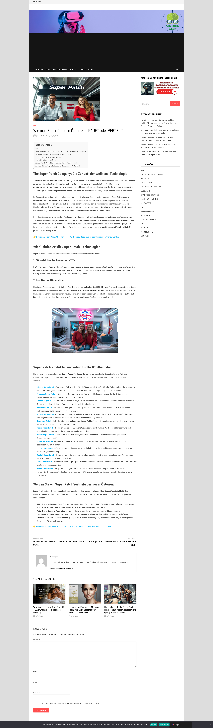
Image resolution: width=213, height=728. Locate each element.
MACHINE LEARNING (149, 199)
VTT (34, 126)
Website (36, 693)
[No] (210, 725)
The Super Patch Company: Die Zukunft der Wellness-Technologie (61, 151)
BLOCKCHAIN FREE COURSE (56, 69)
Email (36, 682)
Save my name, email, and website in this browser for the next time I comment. (69, 704)
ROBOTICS (145, 215)
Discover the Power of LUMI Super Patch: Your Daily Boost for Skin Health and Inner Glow (84, 610)
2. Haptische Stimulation (48, 160)
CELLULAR (145, 191)
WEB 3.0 (144, 227)
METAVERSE (146, 203)
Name (36, 672)
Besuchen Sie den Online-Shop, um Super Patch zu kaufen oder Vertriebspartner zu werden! (73, 526)
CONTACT (74, 69)
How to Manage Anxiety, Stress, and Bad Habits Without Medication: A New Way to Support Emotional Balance (158, 123)
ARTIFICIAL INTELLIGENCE (152, 174)
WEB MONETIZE (148, 232)
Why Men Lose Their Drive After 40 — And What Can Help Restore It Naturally (48, 610)
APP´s (143, 170)
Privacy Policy (87, 69)
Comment (37, 640)
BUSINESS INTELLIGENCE (152, 186)
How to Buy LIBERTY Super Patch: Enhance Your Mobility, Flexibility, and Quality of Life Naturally (120, 610)
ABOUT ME (39, 69)
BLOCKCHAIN (146, 182)
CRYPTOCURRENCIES (150, 195)
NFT (142, 207)
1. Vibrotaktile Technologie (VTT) (50, 157)
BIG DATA (145, 178)
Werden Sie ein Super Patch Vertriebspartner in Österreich (58, 166)
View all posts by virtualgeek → (61, 568)
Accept (153, 724)
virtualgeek (43, 136)
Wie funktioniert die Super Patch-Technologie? (54, 154)
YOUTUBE (145, 236)
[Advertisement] (106, 50)
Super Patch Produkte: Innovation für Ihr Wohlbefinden (57, 163)
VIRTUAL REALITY (148, 219)
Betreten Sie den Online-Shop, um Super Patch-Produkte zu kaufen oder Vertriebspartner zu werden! (77, 237)
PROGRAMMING (147, 211)
